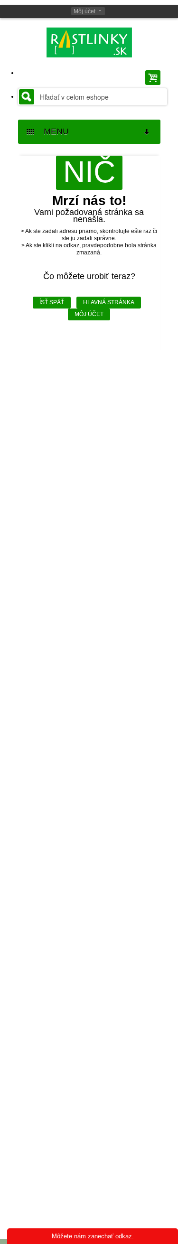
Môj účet (84, 11)
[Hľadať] (26, 96)
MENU (53, 131)
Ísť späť (51, 302)
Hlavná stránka (108, 302)
